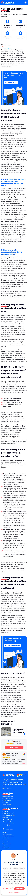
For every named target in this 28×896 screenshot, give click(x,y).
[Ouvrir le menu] (25, 2)
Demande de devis (13, 645)
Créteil (4, 846)
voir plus (23, 763)
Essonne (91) (5, 817)
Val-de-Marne (6, 838)
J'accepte (19, 889)
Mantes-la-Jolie (6, 844)
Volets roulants (6, 804)
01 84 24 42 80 (11, 82)
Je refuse (8, 889)
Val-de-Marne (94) (7, 819)
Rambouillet (5, 842)
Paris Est (4, 832)
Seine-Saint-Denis (7, 834)
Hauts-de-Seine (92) (8, 813)
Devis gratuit (8, 48)
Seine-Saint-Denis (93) (8, 815)
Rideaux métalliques (7, 796)
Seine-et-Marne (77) (8, 823)
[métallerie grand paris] (7, 2)
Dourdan (4, 840)
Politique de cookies (14, 892)
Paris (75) (5, 811)
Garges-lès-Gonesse (8, 836)
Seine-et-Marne (6, 848)
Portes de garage (7, 800)
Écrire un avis (14, 747)
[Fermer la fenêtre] (24, 852)
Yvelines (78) (6, 825)
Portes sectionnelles (7, 798)
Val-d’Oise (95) (6, 821)
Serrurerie (5, 802)
